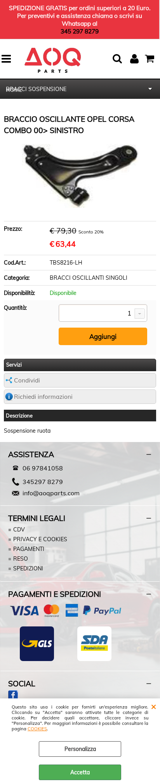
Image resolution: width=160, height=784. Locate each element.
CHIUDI (153, 706)
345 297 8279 (80, 31)
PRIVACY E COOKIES (40, 539)
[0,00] (150, 59)
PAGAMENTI (28, 548)
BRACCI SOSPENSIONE (36, 89)
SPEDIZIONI (28, 568)
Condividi (27, 380)
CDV (19, 529)
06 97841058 (43, 468)
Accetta (80, 772)
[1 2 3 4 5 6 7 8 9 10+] (103, 313)
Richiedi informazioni (43, 396)
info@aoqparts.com (51, 493)
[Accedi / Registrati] (135, 59)
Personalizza (80, 748)
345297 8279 (43, 482)
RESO (20, 558)
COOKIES (37, 728)
